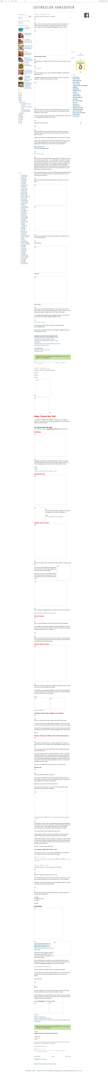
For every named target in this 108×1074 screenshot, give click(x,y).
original (23, 241)
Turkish (23, 206)
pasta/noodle (24, 244)
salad (22, 254)
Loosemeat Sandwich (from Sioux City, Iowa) (28, 41)
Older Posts (68, 1056)
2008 (19, 118)
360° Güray (43, 331)
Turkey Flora (37, 342)
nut (22, 238)
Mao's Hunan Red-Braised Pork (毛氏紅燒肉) (54, 516)
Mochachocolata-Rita (77, 97)
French (22, 181)
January (21, 113)
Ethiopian (23, 179)
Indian (22, 184)
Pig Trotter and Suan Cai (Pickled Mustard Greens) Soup (28, 72)
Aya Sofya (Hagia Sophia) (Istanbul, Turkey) (44, 339)
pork (22, 247)
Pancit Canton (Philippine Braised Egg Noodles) (46, 613)
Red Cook (75, 102)
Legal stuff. (79, 1071)
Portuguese (23, 202)
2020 (19, 94)
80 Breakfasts (76, 77)
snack (22, 259)
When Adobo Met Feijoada (79, 112)
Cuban (22, 178)
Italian (22, 186)
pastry (22, 245)
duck (22, 220)
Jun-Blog (75, 92)
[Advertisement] (24, 149)
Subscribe (20, 23)
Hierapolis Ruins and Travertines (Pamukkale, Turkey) (47, 343)
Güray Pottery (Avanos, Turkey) (44, 16)
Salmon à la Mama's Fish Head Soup (42, 1018)
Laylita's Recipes (76, 96)
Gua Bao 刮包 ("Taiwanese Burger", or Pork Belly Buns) (28, 78)
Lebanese (23, 192)
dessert (23, 219)
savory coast (24, 256)
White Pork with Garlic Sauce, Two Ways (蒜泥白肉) (28, 47)
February (21, 102)
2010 (19, 114)
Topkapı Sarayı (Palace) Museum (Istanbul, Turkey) (46, 340)
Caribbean (23, 175)
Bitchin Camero (76, 79)
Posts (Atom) (43, 1059)
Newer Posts (37, 1056)
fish (22, 224)
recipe (22, 249)
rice (22, 252)
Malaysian (23, 193)
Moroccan (23, 198)
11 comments (62, 362)
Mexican (23, 195)
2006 (19, 121)
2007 (19, 119)
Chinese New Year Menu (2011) (44, 370)
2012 (19, 99)
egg (22, 223)
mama (22, 234)
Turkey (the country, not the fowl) (42, 350)
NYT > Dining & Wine (78, 101)
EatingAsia (75, 87)
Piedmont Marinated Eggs (28, 64)
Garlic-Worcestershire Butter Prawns (28, 53)
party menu (24, 242)
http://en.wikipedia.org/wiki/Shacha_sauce (42, 966)
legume (23, 233)
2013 (19, 97)
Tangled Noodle (76, 106)
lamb (22, 230)
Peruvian (23, 199)
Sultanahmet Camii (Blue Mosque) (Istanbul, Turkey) (46, 337)
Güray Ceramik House (39, 327)
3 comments (62, 1050)
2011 (19, 100)
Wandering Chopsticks (78, 109)
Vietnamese (24, 207)
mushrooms (24, 237)
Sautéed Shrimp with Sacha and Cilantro (25, 110)
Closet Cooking (76, 84)
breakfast (23, 213)
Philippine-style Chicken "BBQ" (28, 34)
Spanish (23, 203)
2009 (19, 116)
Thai (22, 205)
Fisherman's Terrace (58, 419)
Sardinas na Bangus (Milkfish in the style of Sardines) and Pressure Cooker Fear (25, 86)
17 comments (62, 858)
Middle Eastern (24, 196)
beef (22, 209)
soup (22, 261)
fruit (22, 227)
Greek (22, 182)
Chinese (23, 177)
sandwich (23, 255)
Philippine (23, 200)
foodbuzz (23, 226)
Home (52, 1056)
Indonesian (23, 185)
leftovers (23, 231)
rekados (23, 251)
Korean (23, 191)
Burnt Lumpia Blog (77, 80)
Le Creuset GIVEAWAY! (27, 28)
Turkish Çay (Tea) (38, 351)
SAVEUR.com (76, 104)
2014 (19, 95)
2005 (19, 123)
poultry (22, 248)
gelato (22, 228)
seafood (23, 258)
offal (22, 240)
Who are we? (80, 55)
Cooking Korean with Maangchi (80, 85)
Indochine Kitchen (77, 90)
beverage (23, 210)
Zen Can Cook (76, 116)
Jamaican (23, 188)
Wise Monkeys (76, 114)
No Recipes (75, 99)
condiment (23, 217)
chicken (23, 216)
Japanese (23, 189)
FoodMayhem (76, 89)
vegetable (23, 263)
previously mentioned (44, 573)
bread (22, 212)
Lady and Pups (76, 94)
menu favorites (24, 235)
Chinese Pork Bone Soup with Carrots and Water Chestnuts (28, 60)
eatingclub (23, 221)
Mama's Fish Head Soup (39, 945)
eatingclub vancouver (54, 7)
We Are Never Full (77, 111)
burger (22, 214)
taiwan (22, 262)
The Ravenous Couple (78, 107)
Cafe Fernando (76, 82)
